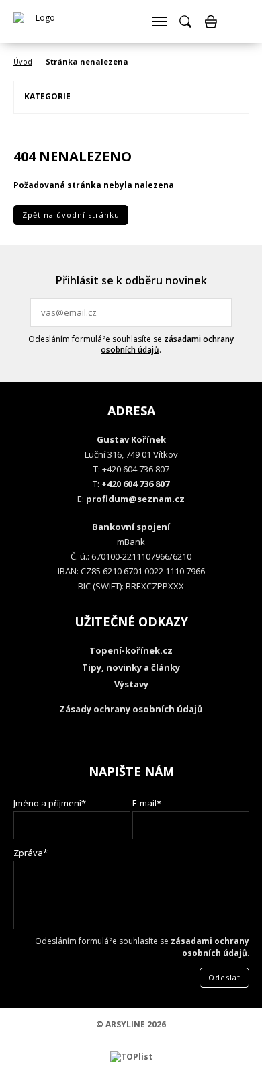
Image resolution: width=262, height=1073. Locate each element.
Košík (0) (211, 21)
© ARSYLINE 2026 (131, 1024)
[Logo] (40, 21)
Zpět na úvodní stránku (71, 215)
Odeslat (220, 312)
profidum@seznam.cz (135, 498)
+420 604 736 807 (135, 484)
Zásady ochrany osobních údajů (131, 709)
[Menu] (159, 21)
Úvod (22, 61)
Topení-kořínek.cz (131, 650)
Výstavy (131, 684)
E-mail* (146, 803)
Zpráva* (30, 853)
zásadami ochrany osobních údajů (167, 344)
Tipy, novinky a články (131, 667)
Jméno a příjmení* (49, 803)
